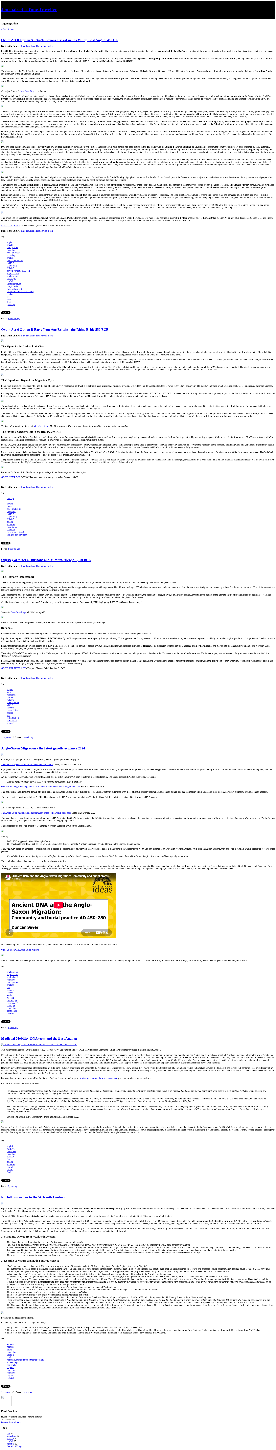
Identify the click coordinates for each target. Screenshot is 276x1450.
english (10, 1146)
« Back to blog (8, 29)
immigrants (12, 1370)
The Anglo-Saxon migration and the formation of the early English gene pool (36, 813)
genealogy (11, 1436)
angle (9, 242)
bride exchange (14, 509)
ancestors (11, 524)
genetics (10, 707)
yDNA (10, 705)
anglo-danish (13, 977)
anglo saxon (12, 972)
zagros (10, 713)
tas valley (11, 255)
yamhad (10, 723)
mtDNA (10, 263)
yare (9, 299)
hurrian (10, 697)
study (9, 995)
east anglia (11, 278)
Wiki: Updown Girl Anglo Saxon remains (20, 950)
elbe (9, 302)
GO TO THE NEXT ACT (13, 668)
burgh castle (12, 286)
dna (8, 987)
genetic (10, 992)
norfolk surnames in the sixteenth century (25, 1360)
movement (11, 1151)
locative (10, 1378)
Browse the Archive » (11, 1422)
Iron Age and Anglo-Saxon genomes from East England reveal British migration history (40, 786)
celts (9, 501)
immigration (12, 247)
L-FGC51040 (13, 702)
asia (8, 715)
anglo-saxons (13, 273)
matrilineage (12, 527)
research (10, 998)
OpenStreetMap (27, 91)
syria (9, 692)
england (10, 294)
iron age (10, 498)
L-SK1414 (12, 720)
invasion (11, 1013)
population (12, 1008)
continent (11, 529)
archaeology (12, 1362)
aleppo (10, 689)
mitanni (10, 700)
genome (10, 990)
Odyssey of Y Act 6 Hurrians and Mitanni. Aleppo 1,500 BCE (46, 560)
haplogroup (12, 265)
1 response (6, 737)
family (10, 1172)
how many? (12, 1003)
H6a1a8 (10, 268)
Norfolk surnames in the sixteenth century (98, 1078)
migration (11, 250)
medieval (11, 1149)
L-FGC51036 (13, 718)
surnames (11, 1344)
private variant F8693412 (18, 271)
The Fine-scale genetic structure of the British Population (27, 764)
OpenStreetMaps (41, 426)
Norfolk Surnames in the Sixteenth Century (33, 1197)
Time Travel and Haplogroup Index (37, 46)
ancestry (10, 1156)
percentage (12, 1000)
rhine (9, 506)
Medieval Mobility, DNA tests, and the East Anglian (39, 1038)
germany (11, 304)
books (9, 1357)
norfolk (10, 281)
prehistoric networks (16, 532)
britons (10, 503)
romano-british (13, 252)
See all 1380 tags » (15, 1446)
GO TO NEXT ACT (10, 225)
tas (8, 296)
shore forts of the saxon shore (20, 291)
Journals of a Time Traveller (29, 9)
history (10, 1169)
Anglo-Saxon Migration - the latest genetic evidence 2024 (43, 748)
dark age (11, 1005)
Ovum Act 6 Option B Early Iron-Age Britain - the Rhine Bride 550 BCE (54, 329)
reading (10, 1354)
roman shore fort (14, 289)
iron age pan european (17, 535)
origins (10, 522)
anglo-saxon (12, 276)
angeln (10, 245)
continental (12, 1011)
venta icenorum (14, 284)
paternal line (12, 710)
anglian (10, 258)
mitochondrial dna (15, 260)
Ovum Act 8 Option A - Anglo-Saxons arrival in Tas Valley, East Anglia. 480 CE (59, 40)
